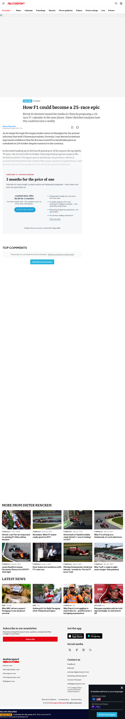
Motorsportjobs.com (11, 669)
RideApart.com (9, 681)
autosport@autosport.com (78, 672)
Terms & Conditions (48, 699)
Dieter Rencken (9, 126)
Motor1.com (7, 666)
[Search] (116, 3)
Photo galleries (66, 10)
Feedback (71, 664)
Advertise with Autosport (77, 676)
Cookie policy (63, 699)
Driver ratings (92, 10)
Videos (79, 10)
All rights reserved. (74, 703)
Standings (40, 10)
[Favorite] (72, 127)
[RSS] (90, 649)
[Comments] (78, 127)
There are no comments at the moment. (42, 254)
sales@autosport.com (76, 684)
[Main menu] (3, 3)
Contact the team (74, 680)
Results (52, 10)
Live (103, 10)
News (18, 10)
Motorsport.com (9, 673)
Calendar (29, 10)
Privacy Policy (76, 699)
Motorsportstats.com (11, 677)
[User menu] (121, 3)
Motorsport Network (57, 703)
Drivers (111, 10)
